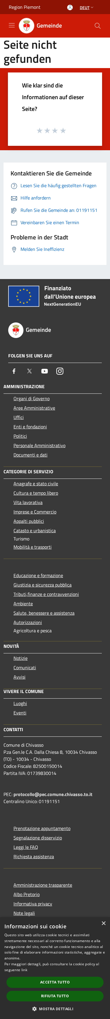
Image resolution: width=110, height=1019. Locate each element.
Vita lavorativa (28, 502)
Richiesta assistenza (33, 856)
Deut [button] (84, 7)
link (24, 969)
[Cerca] (97, 25)
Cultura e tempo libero (35, 492)
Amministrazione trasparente (42, 884)
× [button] (103, 923)
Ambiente (23, 603)
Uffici (18, 417)
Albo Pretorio (26, 894)
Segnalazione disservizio (37, 837)
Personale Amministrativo (39, 445)
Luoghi (20, 703)
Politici (20, 436)
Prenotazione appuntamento (41, 828)
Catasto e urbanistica (34, 530)
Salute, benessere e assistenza (44, 612)
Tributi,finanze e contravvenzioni (46, 594)
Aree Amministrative (34, 407)
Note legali (24, 913)
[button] (55, 1008)
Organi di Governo (31, 398)
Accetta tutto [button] (55, 982)
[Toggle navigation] (11, 25)
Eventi (19, 712)
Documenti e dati (30, 454)
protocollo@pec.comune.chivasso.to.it (52, 794)
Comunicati (24, 667)
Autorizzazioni (27, 622)
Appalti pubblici (28, 521)
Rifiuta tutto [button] (55, 995)
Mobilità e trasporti (32, 546)
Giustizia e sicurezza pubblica (42, 584)
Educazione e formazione (38, 575)
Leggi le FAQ (25, 847)
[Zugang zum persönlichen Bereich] (70, 7)
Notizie (20, 658)
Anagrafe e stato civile (35, 483)
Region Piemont (24, 7)
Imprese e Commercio (34, 511)
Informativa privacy (32, 903)
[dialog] (55, 968)
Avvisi (19, 676)
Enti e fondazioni (30, 426)
